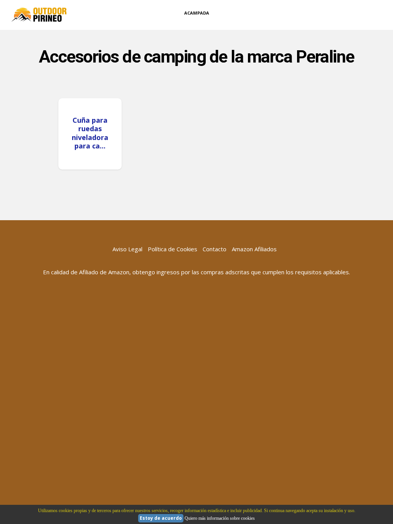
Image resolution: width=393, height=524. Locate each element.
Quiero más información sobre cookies (220, 518)
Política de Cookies (172, 249)
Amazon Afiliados (254, 249)
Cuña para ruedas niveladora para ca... (90, 133)
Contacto (214, 249)
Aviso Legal (127, 249)
